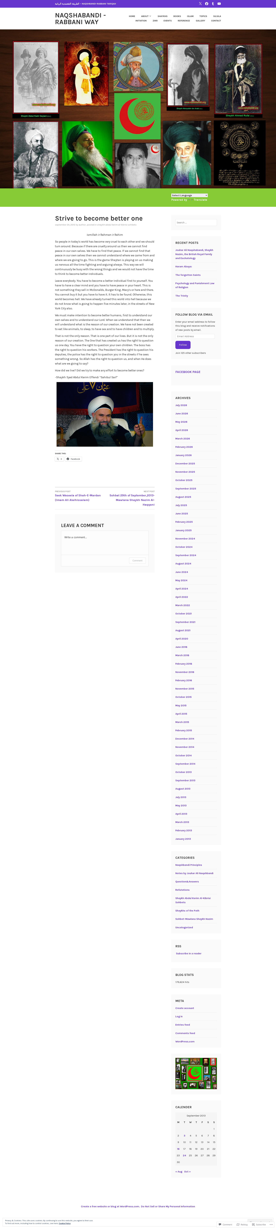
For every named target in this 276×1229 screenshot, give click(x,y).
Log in (179, 1016)
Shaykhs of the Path (187, 910)
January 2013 (183, 838)
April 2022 (181, 596)
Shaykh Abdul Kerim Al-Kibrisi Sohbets (117, 224)
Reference (184, 20)
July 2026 (181, 405)
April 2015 (181, 713)
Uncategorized (184, 927)
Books (177, 16)
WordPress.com (185, 1041)
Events (168, 20)
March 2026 (182, 438)
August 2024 (183, 563)
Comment (137, 560)
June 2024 (181, 572)
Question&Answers (187, 881)
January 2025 (183, 530)
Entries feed (182, 1024)
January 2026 (183, 455)
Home (132, 16)
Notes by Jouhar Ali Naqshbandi (194, 873)
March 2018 (182, 655)
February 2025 (184, 521)
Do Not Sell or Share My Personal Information (168, 1206)
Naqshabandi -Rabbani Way (80, 18)
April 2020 (181, 638)
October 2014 (183, 755)
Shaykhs (163, 16)
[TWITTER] (200, 3)
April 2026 (181, 430)
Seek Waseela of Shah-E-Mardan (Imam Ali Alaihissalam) (78, 496)
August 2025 (183, 496)
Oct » (187, 1171)
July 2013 (180, 797)
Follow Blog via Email (194, 314)
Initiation (141, 20)
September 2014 (185, 763)
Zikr (155, 20)
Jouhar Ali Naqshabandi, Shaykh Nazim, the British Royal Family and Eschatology (194, 254)
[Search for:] (196, 222)
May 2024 (181, 580)
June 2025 (181, 513)
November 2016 (184, 672)
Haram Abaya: (183, 266)
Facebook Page (187, 372)
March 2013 (182, 822)
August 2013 (182, 788)
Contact (216, 20)
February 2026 (184, 446)
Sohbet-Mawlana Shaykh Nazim (194, 918)
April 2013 (181, 813)
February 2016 (183, 680)
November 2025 (185, 471)
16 (178, 1148)
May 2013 (181, 805)
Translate (200, 200)
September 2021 (185, 622)
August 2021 (182, 630)
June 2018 (181, 646)
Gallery (200, 20)
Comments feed (185, 1033)
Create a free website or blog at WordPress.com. (110, 1206)
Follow (183, 344)
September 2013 (185, 780)
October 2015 (183, 696)
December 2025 (185, 463)
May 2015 (181, 705)
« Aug (178, 1171)
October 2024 (183, 546)
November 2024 (185, 538)
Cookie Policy (65, 1223)
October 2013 (183, 772)
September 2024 (185, 555)
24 (184, 1155)
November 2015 (184, 688)
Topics (203, 16)
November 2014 (184, 746)
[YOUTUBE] (219, 3)
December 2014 (184, 738)
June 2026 (181, 413)
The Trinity (181, 295)
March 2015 (182, 722)
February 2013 (183, 830)
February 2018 (183, 663)
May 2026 (181, 421)
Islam (190, 16)
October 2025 (183, 480)
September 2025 (185, 488)
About (145, 16)
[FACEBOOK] (207, 3)
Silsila (217, 16)
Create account (184, 1008)
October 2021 (183, 613)
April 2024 (181, 588)
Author (82, 224)
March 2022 (182, 605)
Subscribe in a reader (188, 953)
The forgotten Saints (188, 274)
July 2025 (181, 505)
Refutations (182, 889)
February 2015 (183, 730)
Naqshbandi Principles (188, 864)
